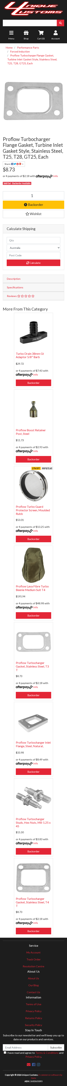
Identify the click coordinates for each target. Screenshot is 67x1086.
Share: (7, 164)
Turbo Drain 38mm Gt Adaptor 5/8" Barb (30, 355)
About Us (33, 978)
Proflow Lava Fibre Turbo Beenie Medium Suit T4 (32, 588)
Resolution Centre (33, 966)
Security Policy (33, 1025)
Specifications (15, 287)
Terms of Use (33, 1004)
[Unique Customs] (33, 8)
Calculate (35, 262)
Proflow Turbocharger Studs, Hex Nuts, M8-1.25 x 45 (33, 822)
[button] (33, 214)
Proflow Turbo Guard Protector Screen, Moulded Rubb (33, 510)
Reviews (12, 296)
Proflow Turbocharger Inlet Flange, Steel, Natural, (33, 744)
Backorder (35, 205)
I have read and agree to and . (34, 1054)
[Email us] (29, 1064)
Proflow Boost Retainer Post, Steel (31, 431)
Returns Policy (33, 1018)
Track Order (33, 959)
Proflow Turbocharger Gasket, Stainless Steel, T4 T (32, 902)
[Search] (60, 23)
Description (13, 278)
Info (55, 176)
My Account (33, 952)
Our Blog (33, 985)
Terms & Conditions (47, 1052)
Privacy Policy (34, 1011)
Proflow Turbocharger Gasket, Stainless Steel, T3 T (32, 666)
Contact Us (33, 992)
